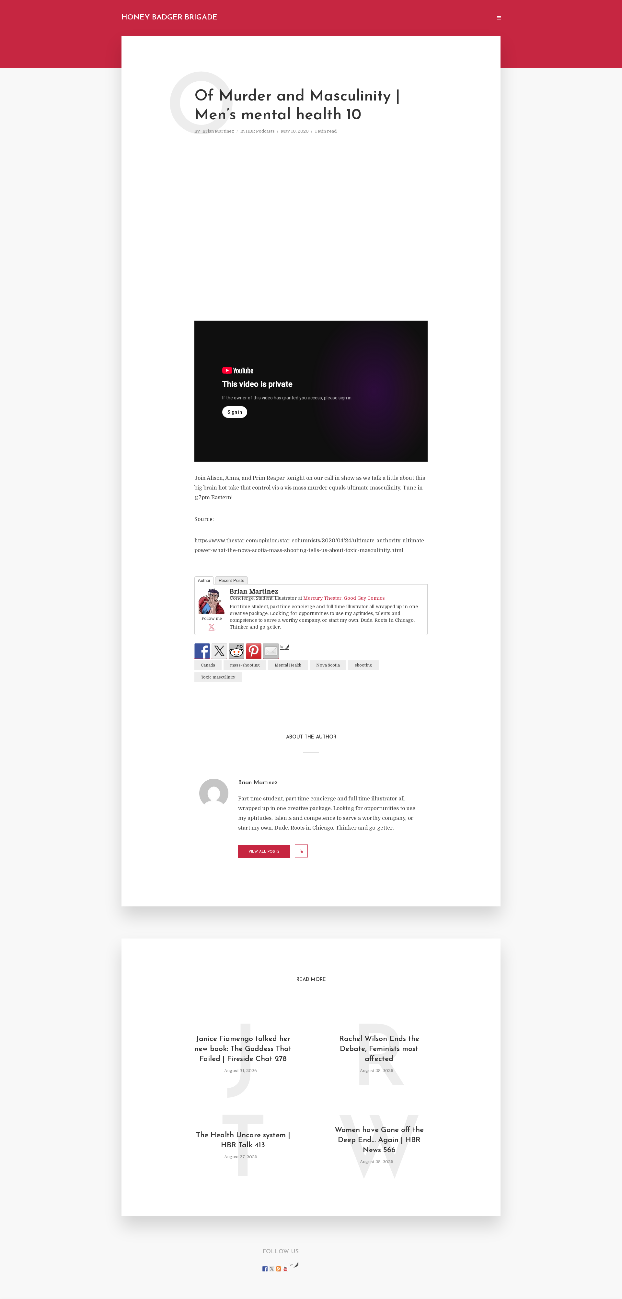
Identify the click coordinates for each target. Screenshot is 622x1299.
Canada (208, 665)
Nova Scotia (328, 665)
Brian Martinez (218, 131)
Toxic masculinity (218, 677)
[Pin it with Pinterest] (253, 651)
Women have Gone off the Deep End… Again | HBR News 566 (379, 1140)
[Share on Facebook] (202, 651)
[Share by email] (271, 651)
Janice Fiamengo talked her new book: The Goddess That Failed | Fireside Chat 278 (243, 1049)
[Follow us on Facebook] (265, 1268)
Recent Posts (231, 580)
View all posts (264, 852)
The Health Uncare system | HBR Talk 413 (243, 1140)
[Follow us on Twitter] (271, 1268)
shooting (363, 665)
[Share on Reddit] (236, 651)
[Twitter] (211, 627)
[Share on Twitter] (219, 651)
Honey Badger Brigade (169, 17)
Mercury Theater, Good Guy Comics (344, 598)
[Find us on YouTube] (285, 1268)
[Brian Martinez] (212, 601)
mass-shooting (245, 665)
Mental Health (288, 665)
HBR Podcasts (260, 131)
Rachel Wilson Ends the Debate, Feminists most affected (379, 1049)
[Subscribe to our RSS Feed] (278, 1268)
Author (204, 580)
